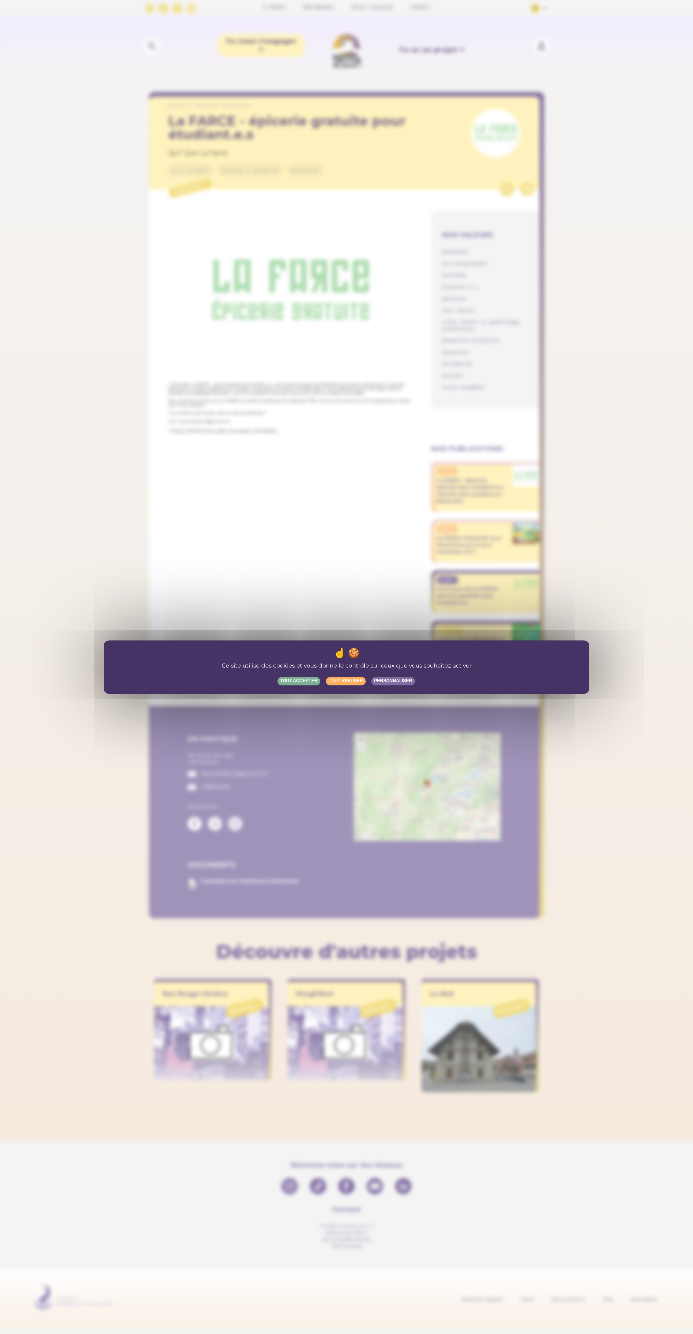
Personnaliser (393, 680)
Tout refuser (346, 680)
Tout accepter (299, 680)
